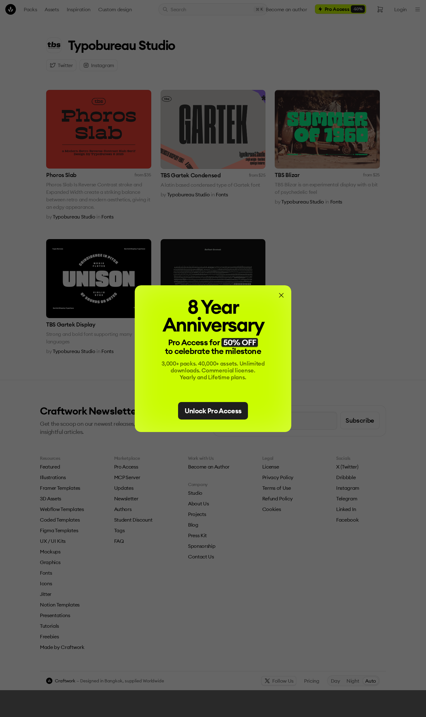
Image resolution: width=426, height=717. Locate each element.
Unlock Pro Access (213, 410)
